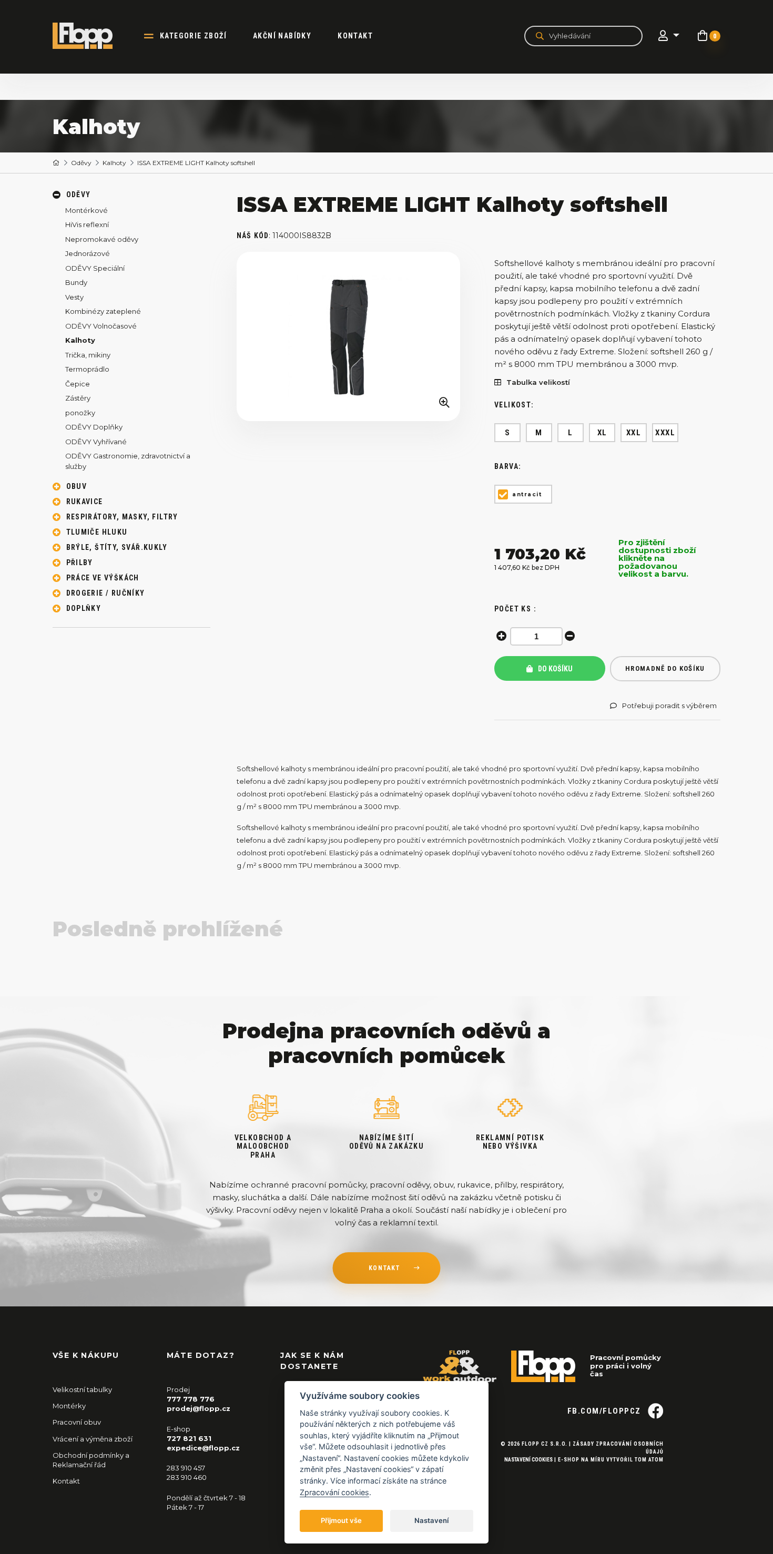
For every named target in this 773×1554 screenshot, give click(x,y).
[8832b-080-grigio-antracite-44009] (348, 336)
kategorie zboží (193, 36)
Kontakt (355, 36)
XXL (634, 432)
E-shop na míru (581, 1460)
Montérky (69, 1406)
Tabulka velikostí (538, 382)
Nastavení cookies (528, 1460)
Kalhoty (114, 163)
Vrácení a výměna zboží (93, 1439)
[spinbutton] (536, 636)
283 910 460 (187, 1477)
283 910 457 (186, 1468)
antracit (527, 494)
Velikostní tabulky (82, 1389)
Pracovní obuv (77, 1422)
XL (602, 432)
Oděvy (81, 163)
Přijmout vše (341, 1520)
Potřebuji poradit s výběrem (669, 705)
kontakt (384, 1268)
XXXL (665, 432)
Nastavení (431, 1520)
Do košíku (554, 668)
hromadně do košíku (665, 668)
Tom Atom (649, 1460)
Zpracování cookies (334, 1492)
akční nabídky (282, 36)
